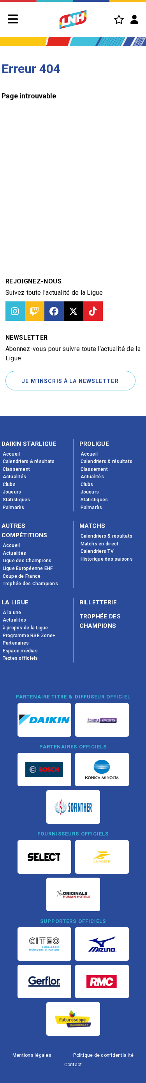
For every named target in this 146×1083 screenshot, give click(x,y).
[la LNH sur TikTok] (93, 311)
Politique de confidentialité (103, 1055)
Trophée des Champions (100, 621)
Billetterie (98, 602)
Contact (73, 1064)
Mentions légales (31, 1055)
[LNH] (73, 19)
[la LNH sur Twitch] (34, 311)
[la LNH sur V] (73, 311)
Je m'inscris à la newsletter (70, 381)
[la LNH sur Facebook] (54, 311)
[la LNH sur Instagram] (15, 311)
